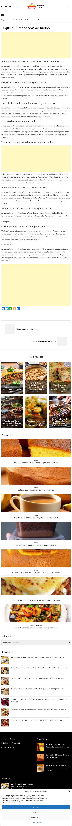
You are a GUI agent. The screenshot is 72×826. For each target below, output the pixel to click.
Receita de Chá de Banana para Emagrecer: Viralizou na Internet (36, 517)
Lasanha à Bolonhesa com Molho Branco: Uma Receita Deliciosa (36, 600)
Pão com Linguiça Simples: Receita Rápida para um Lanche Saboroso (36, 720)
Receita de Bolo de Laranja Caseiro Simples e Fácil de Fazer (36, 462)
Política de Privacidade (36, 822)
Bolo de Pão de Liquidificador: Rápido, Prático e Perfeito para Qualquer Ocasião (38, 658)
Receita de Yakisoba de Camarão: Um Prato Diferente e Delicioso (36, 423)
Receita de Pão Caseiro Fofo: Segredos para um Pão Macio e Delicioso (37, 678)
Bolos (36, 460)
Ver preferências (36, 818)
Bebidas (36, 515)
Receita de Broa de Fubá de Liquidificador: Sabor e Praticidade (36, 573)
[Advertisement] (36, 45)
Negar (36, 812)
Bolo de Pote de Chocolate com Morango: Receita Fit (36, 545)
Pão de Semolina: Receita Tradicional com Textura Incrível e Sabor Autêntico (40, 668)
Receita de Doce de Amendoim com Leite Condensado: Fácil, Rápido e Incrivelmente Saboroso (36, 387)
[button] (69, 791)
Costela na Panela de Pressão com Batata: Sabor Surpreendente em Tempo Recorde (60, 422)
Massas (36, 598)
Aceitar (36, 807)
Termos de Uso (9, 739)
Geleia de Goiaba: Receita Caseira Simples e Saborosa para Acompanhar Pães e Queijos (40, 700)
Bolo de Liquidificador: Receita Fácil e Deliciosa (36, 490)
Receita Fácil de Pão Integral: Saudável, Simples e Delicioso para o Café (37, 689)
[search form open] (69, 6)
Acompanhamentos (36, 625)
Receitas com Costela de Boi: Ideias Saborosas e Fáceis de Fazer (12, 423)
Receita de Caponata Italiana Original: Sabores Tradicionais (36, 628)
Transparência (8, 747)
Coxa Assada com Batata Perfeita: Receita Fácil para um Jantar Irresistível (38, 710)
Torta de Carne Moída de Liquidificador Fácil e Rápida (12, 389)
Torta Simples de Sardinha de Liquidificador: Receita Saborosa (59, 388)
